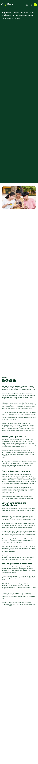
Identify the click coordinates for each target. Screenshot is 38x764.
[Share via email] (14, 380)
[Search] (31, 5)
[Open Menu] (35, 4)
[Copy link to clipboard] (10, 380)
